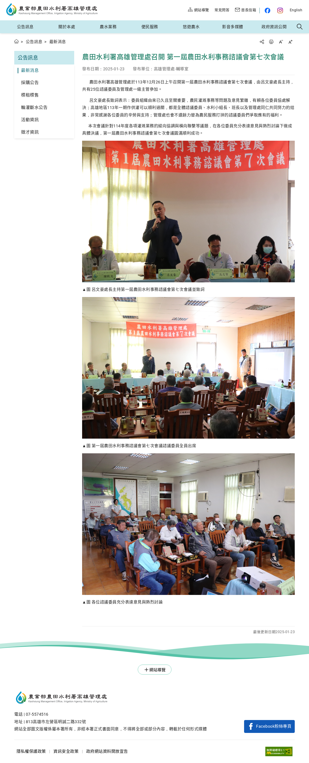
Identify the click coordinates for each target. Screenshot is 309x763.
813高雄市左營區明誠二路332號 (56, 721)
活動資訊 (30, 119)
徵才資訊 (30, 132)
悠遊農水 (191, 26)
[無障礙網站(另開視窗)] (279, 751)
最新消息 (30, 70)
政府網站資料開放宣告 (107, 751)
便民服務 (149, 26)
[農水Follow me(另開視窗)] (266, 10)
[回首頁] (110, 698)
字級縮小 (281, 41)
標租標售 (30, 95)
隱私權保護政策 (31, 751)
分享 (261, 41)
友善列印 (271, 41)
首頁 (16, 41)
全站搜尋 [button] (300, 27)
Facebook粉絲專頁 (273, 726)
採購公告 (30, 82)
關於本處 (66, 26)
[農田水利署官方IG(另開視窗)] (281, 10)
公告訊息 (25, 26)
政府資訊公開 (274, 26)
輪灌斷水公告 (34, 107)
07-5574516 (37, 714)
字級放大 (290, 41)
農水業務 (108, 26)
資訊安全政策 (65, 751)
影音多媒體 (232, 26)
